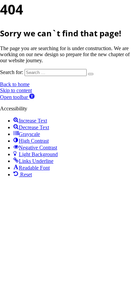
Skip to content (16, 90)
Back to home (15, 84)
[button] (17, 97)
